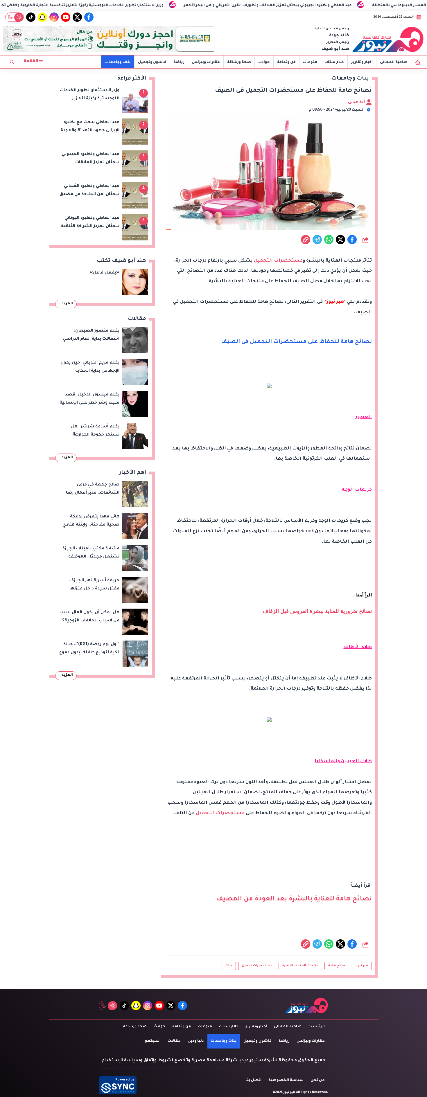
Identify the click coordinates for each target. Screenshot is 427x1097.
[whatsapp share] (328, 239)
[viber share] (317, 239)
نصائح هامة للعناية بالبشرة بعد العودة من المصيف (294, 899)
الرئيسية (316, 1027)
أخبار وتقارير (362, 62)
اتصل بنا (253, 1080)
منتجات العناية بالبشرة (300, 965)
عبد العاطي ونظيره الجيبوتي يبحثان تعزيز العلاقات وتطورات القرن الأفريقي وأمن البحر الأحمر (328, 5)
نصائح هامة (337, 965)
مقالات (174, 1041)
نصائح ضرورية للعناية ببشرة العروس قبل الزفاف (317, 611)
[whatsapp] (305, 239)
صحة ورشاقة (239, 62)
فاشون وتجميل (152, 62)
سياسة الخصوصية (286, 1080)
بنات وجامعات (118, 62)
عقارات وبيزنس (206, 62)
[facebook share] (352, 239)
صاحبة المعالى (394, 62)
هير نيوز (362, 965)
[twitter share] (340, 239)
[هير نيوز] (388, 39)
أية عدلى (357, 102)
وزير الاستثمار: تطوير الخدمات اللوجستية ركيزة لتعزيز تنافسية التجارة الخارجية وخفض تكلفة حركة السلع (128, 5)
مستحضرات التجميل (278, 260)
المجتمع (153, 1041)
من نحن (318, 1080)
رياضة (178, 62)
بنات (228, 965)
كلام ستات (334, 62)
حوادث (264, 62)
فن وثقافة (286, 62)
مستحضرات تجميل (257, 965)
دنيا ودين (196, 1041)
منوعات (310, 62)
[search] (12, 62)
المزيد (67, 304)
